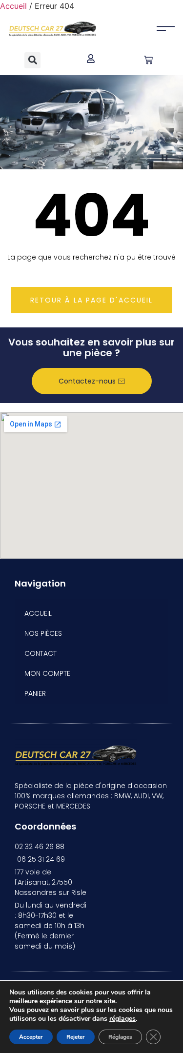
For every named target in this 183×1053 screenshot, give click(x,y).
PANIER (35, 693)
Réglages (120, 1037)
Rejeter (75, 1037)
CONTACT (40, 653)
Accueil (13, 6)
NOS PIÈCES (43, 633)
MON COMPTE (47, 673)
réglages (122, 1018)
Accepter (31, 1037)
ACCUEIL (38, 613)
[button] (32, 60)
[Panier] (148, 60)
